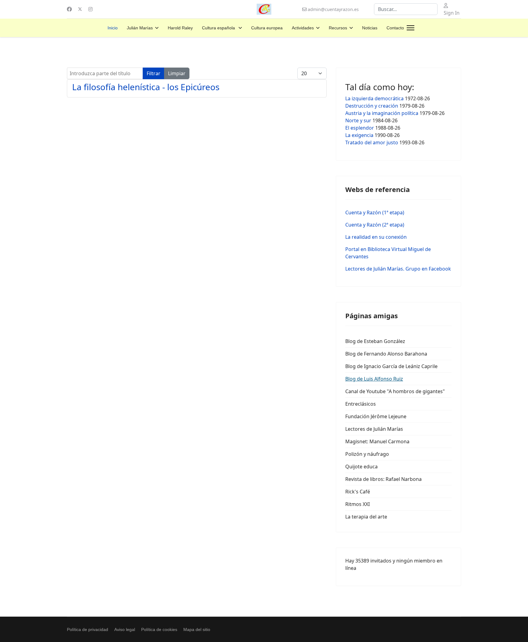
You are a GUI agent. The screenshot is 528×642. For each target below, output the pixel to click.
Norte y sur (358, 120)
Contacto (395, 27)
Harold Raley (180, 27)
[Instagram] (90, 9)
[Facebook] (69, 9)
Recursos (338, 27)
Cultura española (219, 27)
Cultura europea (267, 27)
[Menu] (410, 28)
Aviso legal (124, 629)
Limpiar (176, 73)
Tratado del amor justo (371, 142)
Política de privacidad (87, 629)
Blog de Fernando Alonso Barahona (386, 353)
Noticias (369, 27)
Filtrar (153, 73)
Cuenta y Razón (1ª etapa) (374, 212)
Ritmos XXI (357, 504)
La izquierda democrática (374, 98)
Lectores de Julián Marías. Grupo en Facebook (398, 268)
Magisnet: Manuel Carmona (377, 441)
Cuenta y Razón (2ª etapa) (374, 224)
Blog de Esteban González (375, 341)
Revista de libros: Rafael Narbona (383, 479)
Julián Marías (140, 27)
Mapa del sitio (196, 629)
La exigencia (359, 135)
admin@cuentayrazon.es (333, 9)
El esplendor (359, 127)
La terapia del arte (366, 516)
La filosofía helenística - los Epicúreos (145, 87)
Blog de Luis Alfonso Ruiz (374, 378)
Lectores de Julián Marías (374, 429)
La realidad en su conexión (376, 237)
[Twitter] (80, 9)
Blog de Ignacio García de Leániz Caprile (391, 366)
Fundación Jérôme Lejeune (375, 416)
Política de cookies (159, 629)
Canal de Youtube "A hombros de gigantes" (395, 391)
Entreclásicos (360, 403)
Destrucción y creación (371, 105)
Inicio (113, 27)
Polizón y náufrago (367, 454)
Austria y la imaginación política (381, 113)
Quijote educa (361, 466)
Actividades (303, 27)
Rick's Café (357, 491)
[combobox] (406, 9)
